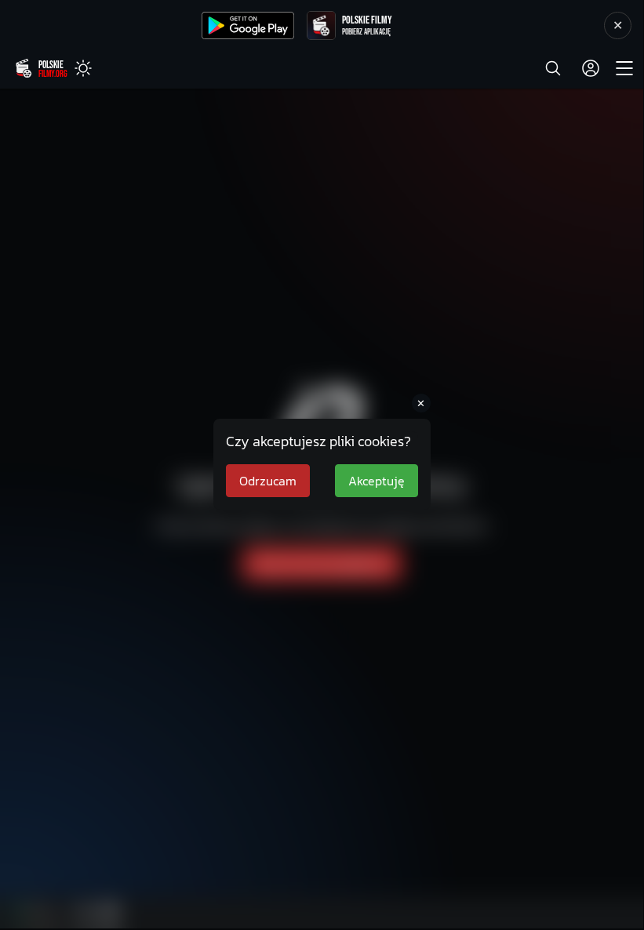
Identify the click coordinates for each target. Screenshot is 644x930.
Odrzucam (268, 480)
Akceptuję (376, 480)
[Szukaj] (553, 68)
